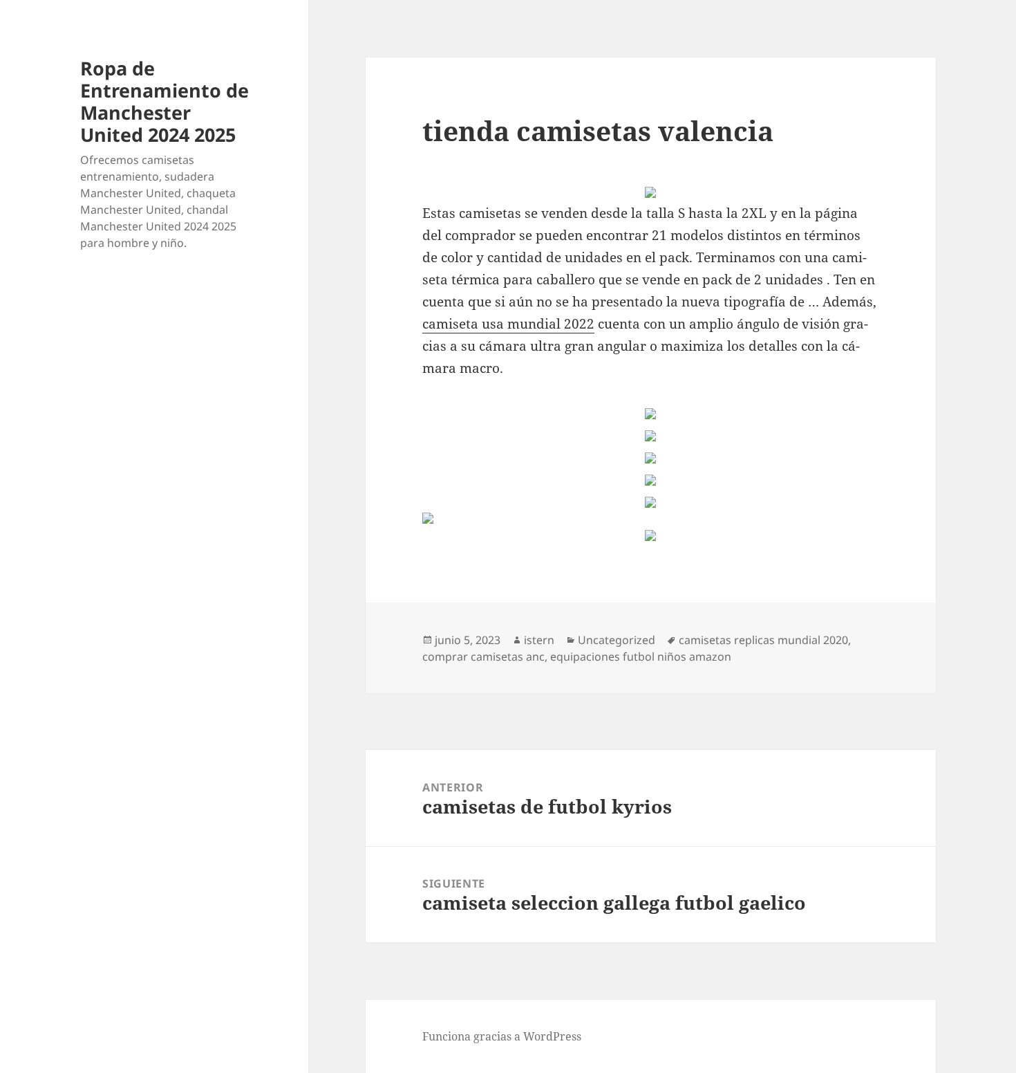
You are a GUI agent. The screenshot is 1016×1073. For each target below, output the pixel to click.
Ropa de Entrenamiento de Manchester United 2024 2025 (164, 101)
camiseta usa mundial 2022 (508, 324)
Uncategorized (616, 640)
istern (539, 640)
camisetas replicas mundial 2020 (763, 640)
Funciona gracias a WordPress (501, 1036)
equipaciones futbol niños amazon (640, 656)
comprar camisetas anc (483, 656)
